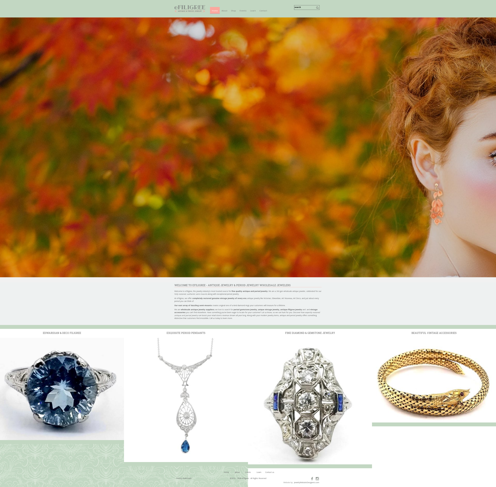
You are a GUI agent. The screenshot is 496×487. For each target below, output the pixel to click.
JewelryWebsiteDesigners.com (306, 482)
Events (243, 10)
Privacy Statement (184, 478)
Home (215, 10)
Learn (253, 10)
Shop (233, 10)
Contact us (269, 472)
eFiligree (190, 8)
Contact (263, 10)
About (224, 10)
